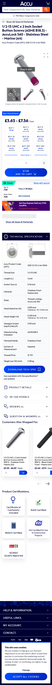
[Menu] (4, 3)
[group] (26, 69)
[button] (46, 55)
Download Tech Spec (22, 369)
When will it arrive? (41, 183)
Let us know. (9, 378)
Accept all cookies (26, 676)
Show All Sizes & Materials (19, 21)
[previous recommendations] (39, 484)
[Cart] (48, 3)
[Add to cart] (23, 473)
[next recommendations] (48, 484)
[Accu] (26, 3)
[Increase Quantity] (8, 163)
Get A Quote (24, 196)
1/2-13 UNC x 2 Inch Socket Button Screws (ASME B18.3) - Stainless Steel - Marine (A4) (15, 461)
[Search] (46, 9)
